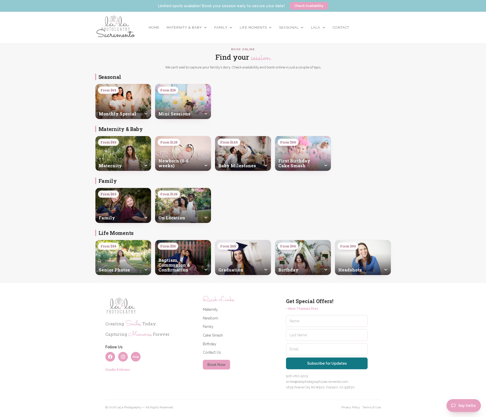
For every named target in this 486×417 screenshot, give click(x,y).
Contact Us (212, 352)
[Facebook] (110, 357)
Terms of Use (372, 407)
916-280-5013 (297, 376)
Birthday (209, 344)
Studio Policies (117, 370)
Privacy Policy (350, 407)
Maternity (210, 309)
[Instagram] (123, 357)
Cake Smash (213, 335)
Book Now (216, 365)
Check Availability (308, 6)
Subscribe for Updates (327, 363)
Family (208, 327)
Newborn (210, 318)
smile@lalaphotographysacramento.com (317, 382)
